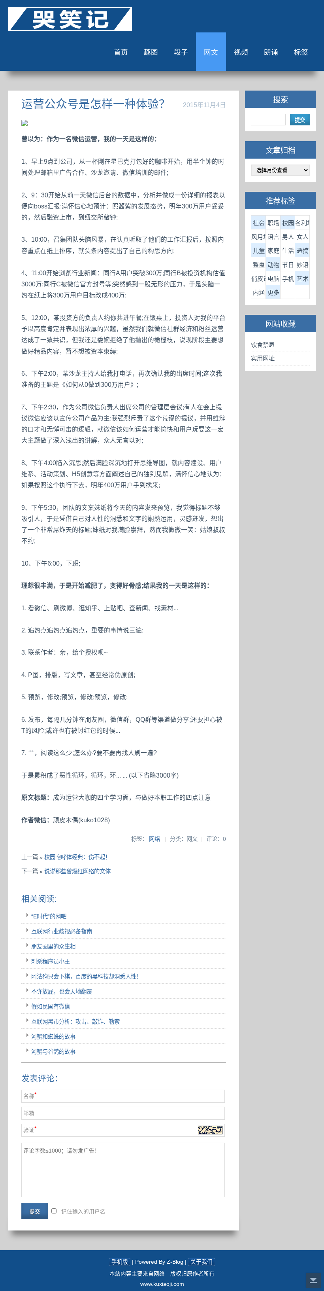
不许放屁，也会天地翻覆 (61, 991)
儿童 (259, 250)
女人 (303, 236)
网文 (211, 52)
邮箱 (28, 1113)
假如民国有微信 (50, 1006)
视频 (241, 52)
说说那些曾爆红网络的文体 (77, 871)
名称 (28, 1096)
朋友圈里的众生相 (53, 946)
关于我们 (201, 1262)
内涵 (259, 292)
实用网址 (263, 358)
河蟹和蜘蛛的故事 (53, 1037)
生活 (288, 250)
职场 (273, 223)
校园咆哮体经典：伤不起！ (77, 857)
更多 (273, 292)
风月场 (258, 236)
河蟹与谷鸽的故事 (53, 1052)
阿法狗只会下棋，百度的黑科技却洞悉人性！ (86, 976)
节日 (288, 264)
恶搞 (303, 250)
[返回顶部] (313, 1280)
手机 (288, 278)
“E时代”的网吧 (48, 916)
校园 (288, 223)
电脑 (273, 278)
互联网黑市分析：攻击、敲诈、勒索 (75, 1021)
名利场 (302, 223)
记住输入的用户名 (83, 1212)
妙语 (303, 264)
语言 (273, 236)
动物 (273, 264)
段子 (181, 52)
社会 (259, 223)
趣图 (151, 52)
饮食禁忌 (263, 344)
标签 (301, 52)
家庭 (273, 250)
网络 (154, 839)
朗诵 (271, 52)
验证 (28, 1130)
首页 (121, 52)
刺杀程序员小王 (50, 961)
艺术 (303, 278)
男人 (288, 236)
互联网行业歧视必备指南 (61, 931)
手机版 (119, 1262)
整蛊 (259, 264)
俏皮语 (258, 278)
